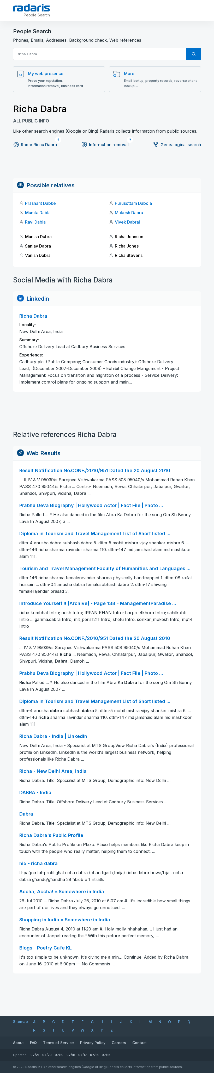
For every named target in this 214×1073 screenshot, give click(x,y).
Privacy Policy (92, 1042)
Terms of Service (58, 1042)
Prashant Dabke (40, 203)
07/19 (59, 1055)
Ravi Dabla (35, 222)
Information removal (109, 144)
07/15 (106, 1055)
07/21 (35, 1055)
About (18, 1042)
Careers (119, 1042)
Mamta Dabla (38, 212)
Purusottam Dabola (133, 203)
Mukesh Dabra (129, 212)
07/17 (82, 1055)
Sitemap (20, 1021)
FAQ (33, 1042)
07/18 (71, 1055)
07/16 (94, 1055)
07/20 (47, 1055)
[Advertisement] (107, 166)
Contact (139, 1042)
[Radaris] (31, 7)
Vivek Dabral (127, 222)
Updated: (20, 1055)
